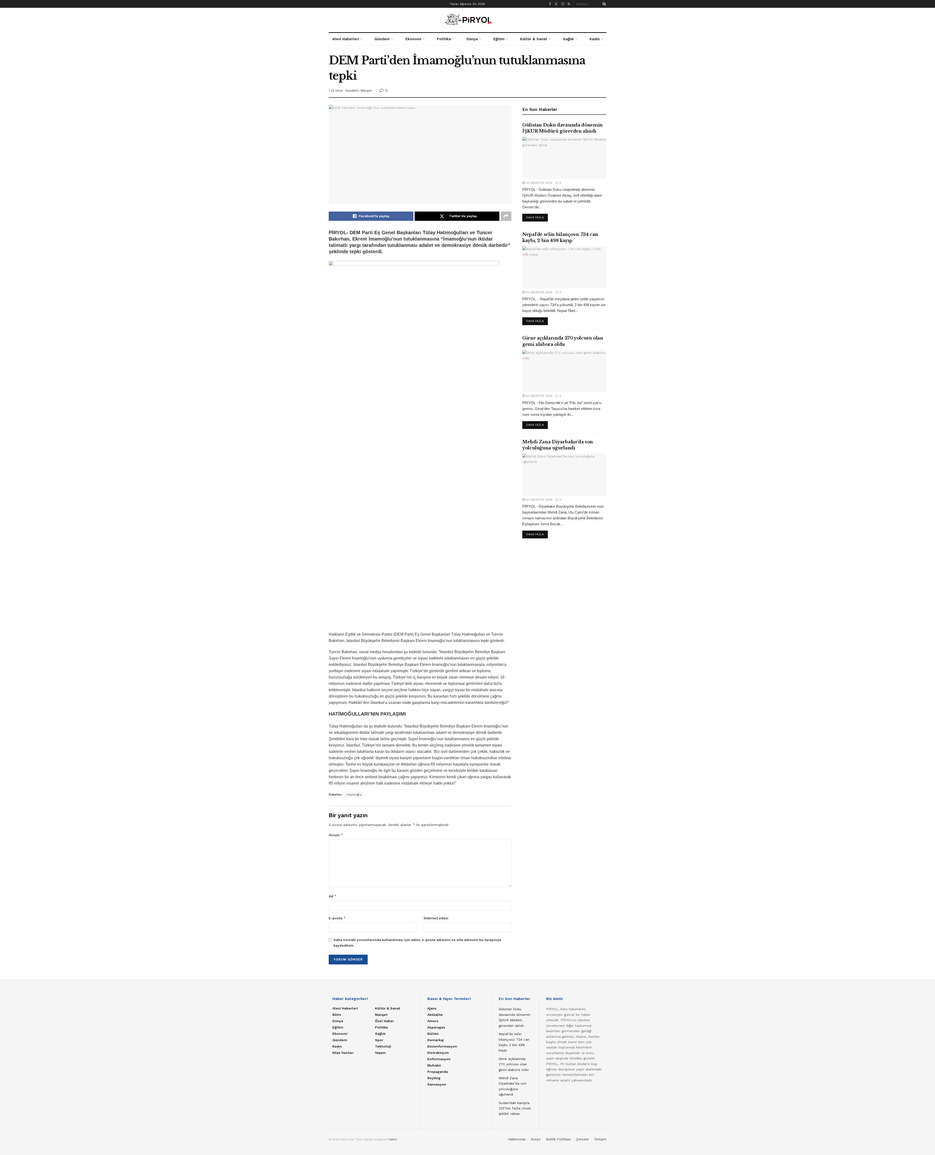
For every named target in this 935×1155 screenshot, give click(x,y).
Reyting (433, 1078)
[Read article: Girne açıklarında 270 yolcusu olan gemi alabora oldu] (564, 371)
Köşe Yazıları (343, 1053)
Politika (444, 39)
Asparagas (436, 1027)
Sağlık (568, 39)
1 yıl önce (336, 90)
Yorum (336, 835)
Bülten (433, 1034)
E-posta (337, 918)
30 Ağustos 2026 (538, 182)
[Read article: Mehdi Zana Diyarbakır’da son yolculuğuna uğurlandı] (564, 475)
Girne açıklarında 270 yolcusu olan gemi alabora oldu (514, 1064)
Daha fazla (537, 217)
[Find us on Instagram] (562, 4)
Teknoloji (383, 1046)
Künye (536, 1139)
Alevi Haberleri (345, 39)
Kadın (594, 39)
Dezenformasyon (442, 1046)
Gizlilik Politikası (558, 1139)
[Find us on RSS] (569, 4)
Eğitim (499, 39)
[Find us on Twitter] (556, 4)
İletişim (600, 1139)
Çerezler (582, 1139)
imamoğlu (353, 794)
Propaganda (437, 1072)
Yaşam (380, 1053)
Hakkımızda (516, 1139)
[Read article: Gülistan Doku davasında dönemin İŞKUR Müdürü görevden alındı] (564, 158)
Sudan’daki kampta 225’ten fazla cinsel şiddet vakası (515, 1108)
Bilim (336, 1015)
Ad (333, 896)
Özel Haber (384, 1021)
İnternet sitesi (436, 918)
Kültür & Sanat (533, 39)
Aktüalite (435, 1015)
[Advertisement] (564, 587)
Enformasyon (438, 1059)
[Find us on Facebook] (550, 4)
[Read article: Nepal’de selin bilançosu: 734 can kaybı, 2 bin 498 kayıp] (564, 267)
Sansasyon (436, 1084)
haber (393, 1139)
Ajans (432, 1008)
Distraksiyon (438, 1053)
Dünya (472, 39)
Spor (379, 1040)
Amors (433, 1021)
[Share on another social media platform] (506, 216)
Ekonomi (413, 39)
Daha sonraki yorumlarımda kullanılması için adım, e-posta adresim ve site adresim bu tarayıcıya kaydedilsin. (417, 942)
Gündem (382, 39)
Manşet (366, 90)
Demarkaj (435, 1040)
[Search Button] (603, 4)
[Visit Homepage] (467, 20)
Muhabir (434, 1065)
